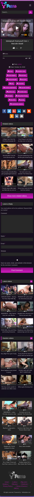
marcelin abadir (25, 87)
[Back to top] (29, 491)
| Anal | (7, 482)
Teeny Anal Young (22, 95)
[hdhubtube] (14, 5)
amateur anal (21, 71)
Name (3, 236)
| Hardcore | (24, 484)
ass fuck (24, 79)
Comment (4, 213)
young (22, 99)
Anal (11, 71)
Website (3, 251)
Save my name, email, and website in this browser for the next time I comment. (16, 264)
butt (12, 83)
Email (3, 243)
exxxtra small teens (10, 87)
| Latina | (14, 482)
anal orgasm (12, 75)
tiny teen (13, 99)
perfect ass (11, 91)
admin (20, 64)
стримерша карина (17, 104)
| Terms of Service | (21, 486)
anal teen (23, 75)
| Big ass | (15, 484)
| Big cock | (23, 482)
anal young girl (12, 79)
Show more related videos (17, 196)
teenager (9, 95)
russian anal (23, 91)
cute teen (21, 83)
